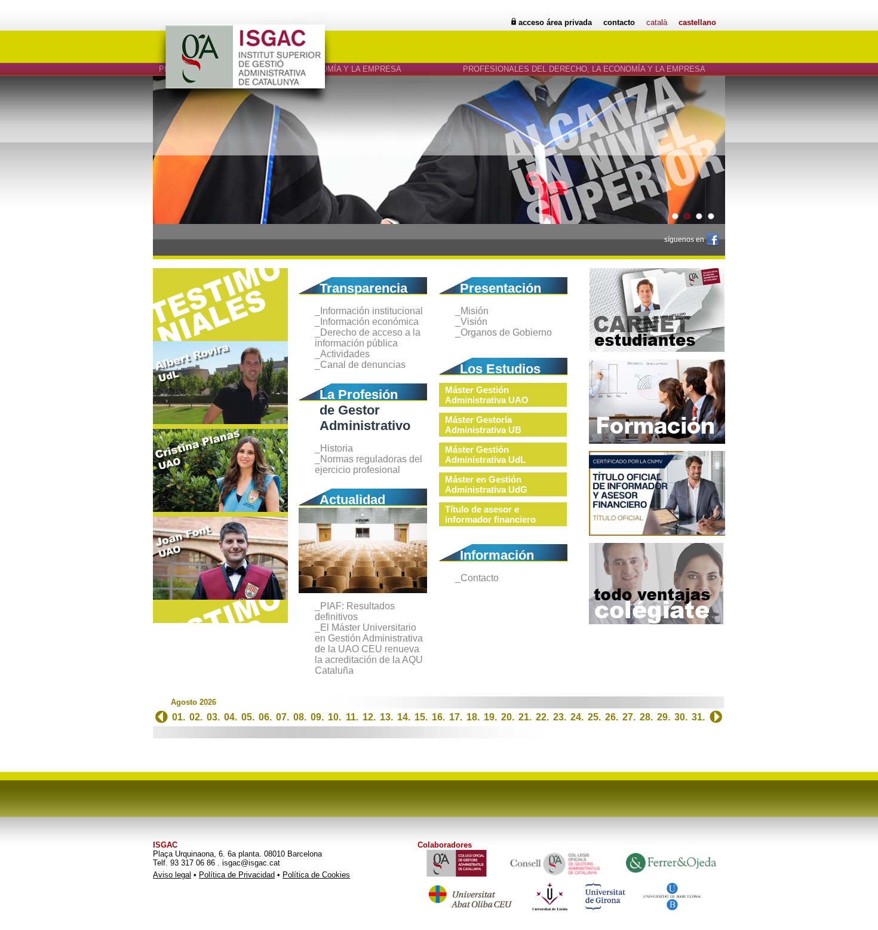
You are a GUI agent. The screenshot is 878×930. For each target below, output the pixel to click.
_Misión (472, 311)
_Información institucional (369, 311)
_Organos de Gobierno (503, 332)
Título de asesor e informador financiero (490, 514)
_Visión (471, 322)
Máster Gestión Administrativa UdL (485, 454)
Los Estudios (500, 368)
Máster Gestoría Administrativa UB (483, 425)
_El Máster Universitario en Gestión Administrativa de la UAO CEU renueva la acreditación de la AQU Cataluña (369, 649)
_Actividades (342, 354)
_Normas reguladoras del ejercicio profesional (368, 464)
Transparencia (363, 288)
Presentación (500, 288)
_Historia (334, 448)
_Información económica (367, 322)
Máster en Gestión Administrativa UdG (486, 484)
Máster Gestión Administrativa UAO (487, 395)
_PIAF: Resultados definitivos (355, 611)
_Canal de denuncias (360, 365)
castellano (697, 22)
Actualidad (352, 499)
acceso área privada (555, 22)
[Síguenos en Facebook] (712, 239)
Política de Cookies (316, 874)
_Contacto (477, 578)
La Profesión (359, 394)
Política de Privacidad (237, 874)
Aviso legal (172, 874)
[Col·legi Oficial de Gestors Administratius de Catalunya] (656, 621)
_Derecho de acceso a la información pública (367, 337)
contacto (619, 22)
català (656, 22)
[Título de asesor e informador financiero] (657, 533)
